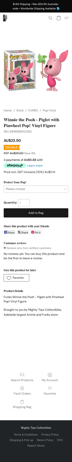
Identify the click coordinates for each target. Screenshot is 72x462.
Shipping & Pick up (21, 440)
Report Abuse (36, 445)
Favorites (50, 393)
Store (20, 110)
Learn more (35, 165)
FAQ (60, 440)
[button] (5, 18)
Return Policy (45, 440)
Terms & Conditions (26, 434)
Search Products (22, 380)
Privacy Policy (50, 434)
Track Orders (22, 393)
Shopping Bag (22, 407)
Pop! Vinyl (49, 110)
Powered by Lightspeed (36, 452)
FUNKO (33, 110)
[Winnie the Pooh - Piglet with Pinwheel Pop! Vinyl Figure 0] (36, 70)
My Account (50, 380)
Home (8, 110)
